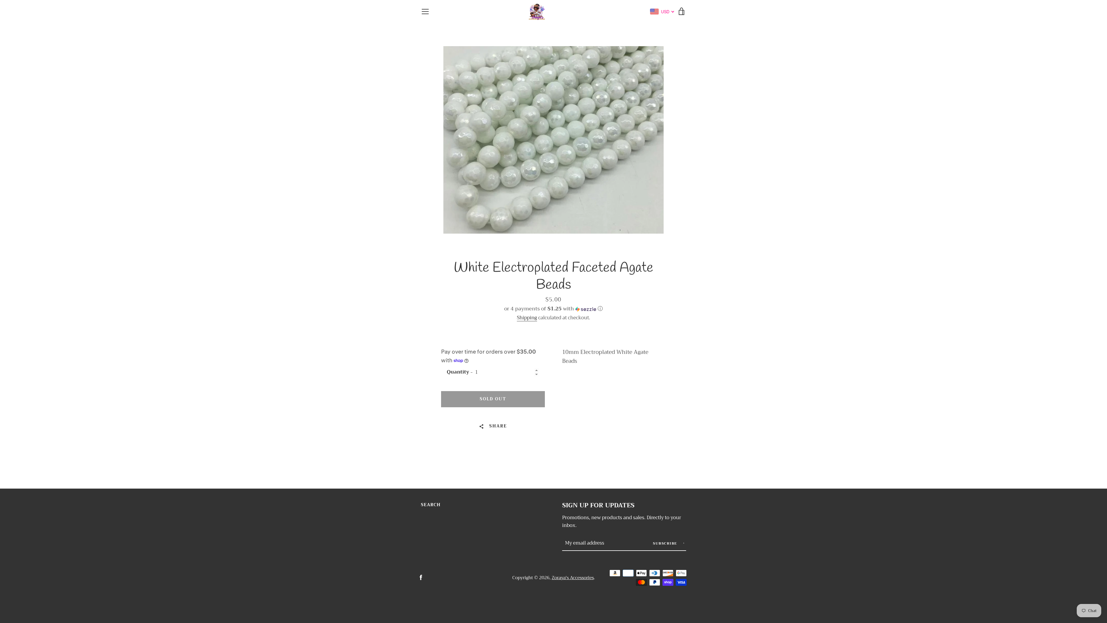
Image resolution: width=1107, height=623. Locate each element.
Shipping (527, 318)
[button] (553, 308)
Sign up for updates (598, 505)
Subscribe (665, 543)
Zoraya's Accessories (573, 577)
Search (430, 504)
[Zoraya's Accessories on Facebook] (421, 577)
